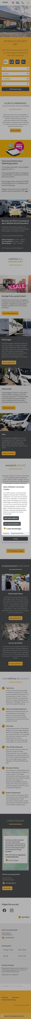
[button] (11, 518)
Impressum (6, 533)
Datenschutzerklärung (17, 533)
